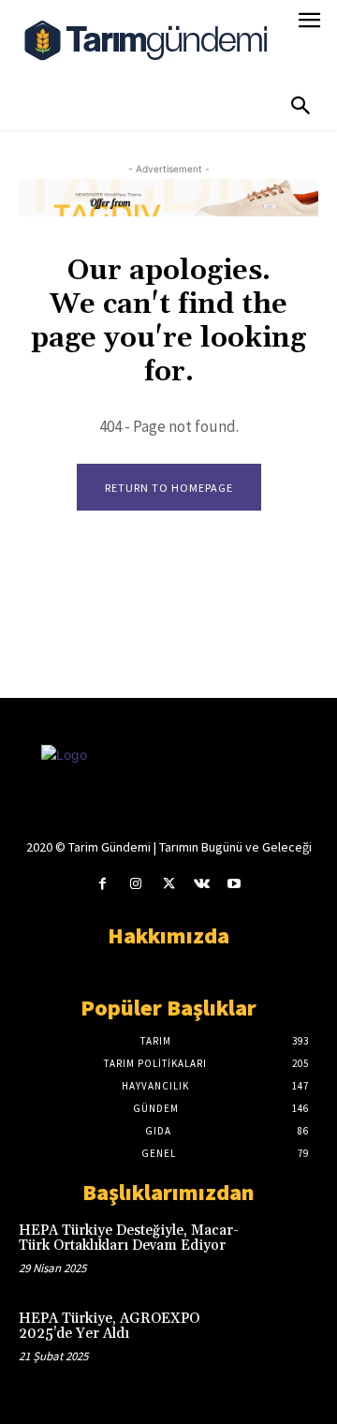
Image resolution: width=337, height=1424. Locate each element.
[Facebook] (102, 884)
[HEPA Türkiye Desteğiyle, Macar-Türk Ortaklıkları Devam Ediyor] (288, 1250)
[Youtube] (234, 884)
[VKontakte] (201, 884)
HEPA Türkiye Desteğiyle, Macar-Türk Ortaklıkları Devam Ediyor (129, 1238)
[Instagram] (135, 884)
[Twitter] (168, 884)
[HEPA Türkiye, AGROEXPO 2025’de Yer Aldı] (288, 1338)
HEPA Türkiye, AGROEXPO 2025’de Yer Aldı (109, 1326)
